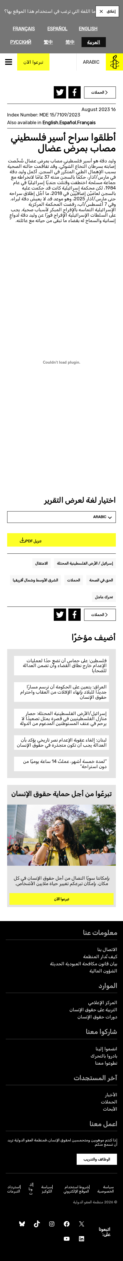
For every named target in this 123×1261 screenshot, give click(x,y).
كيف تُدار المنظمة (100, 956)
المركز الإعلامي (102, 1002)
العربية (93, 42)
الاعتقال (41, 563)
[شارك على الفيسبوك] (74, 92)
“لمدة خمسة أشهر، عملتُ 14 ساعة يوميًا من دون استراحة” (65, 764)
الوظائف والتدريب (97, 1159)
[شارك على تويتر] (60, 92)
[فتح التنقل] (8, 61)
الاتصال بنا (107, 949)
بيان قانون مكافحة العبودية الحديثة (83, 963)
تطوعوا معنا (106, 1063)
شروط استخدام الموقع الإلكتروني (76, 1189)
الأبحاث (110, 1109)
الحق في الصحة (101, 580)
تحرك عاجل (104, 597)
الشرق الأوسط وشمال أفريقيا (35, 580)
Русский (20, 42)
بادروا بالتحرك (104, 1056)
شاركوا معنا (101, 1032)
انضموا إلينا (106, 1048)
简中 (70, 42)
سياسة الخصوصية (105, 1189)
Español (57, 28)
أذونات (31, 1189)
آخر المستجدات (95, 1078)
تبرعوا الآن (61, 899)
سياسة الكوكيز (46, 1189)
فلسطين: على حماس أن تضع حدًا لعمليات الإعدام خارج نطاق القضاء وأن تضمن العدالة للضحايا (65, 665)
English (88, 28)
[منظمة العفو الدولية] (114, 61)
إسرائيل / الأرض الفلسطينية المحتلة (85, 563)
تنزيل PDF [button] (33, 541)
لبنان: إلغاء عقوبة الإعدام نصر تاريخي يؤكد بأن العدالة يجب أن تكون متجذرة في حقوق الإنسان (62, 742)
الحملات (73, 580)
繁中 (48, 42)
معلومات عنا (100, 932)
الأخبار (111, 1094)
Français (24, 28)
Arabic (91, 62)
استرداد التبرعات (13, 1189)
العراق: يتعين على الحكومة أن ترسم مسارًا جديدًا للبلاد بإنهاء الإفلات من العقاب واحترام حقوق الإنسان (63, 692)
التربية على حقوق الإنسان (93, 1009)
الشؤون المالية (103, 971)
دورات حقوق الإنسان (97, 1017)
